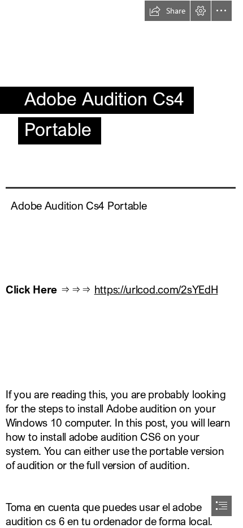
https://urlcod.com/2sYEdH (156, 289)
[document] (121, 264)
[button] (167, 11)
